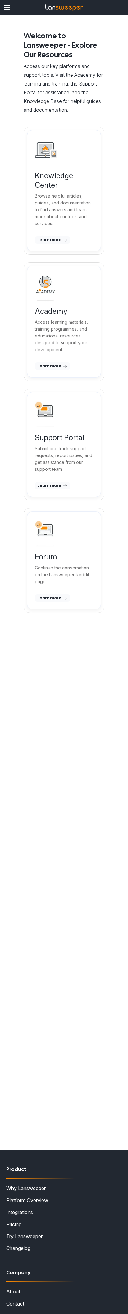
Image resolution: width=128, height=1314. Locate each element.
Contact (15, 1304)
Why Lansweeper (26, 1188)
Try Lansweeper (24, 1236)
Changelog (18, 1248)
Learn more (49, 240)
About (13, 1291)
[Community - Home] (64, 7)
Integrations (19, 1212)
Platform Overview (27, 1200)
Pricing (13, 1224)
